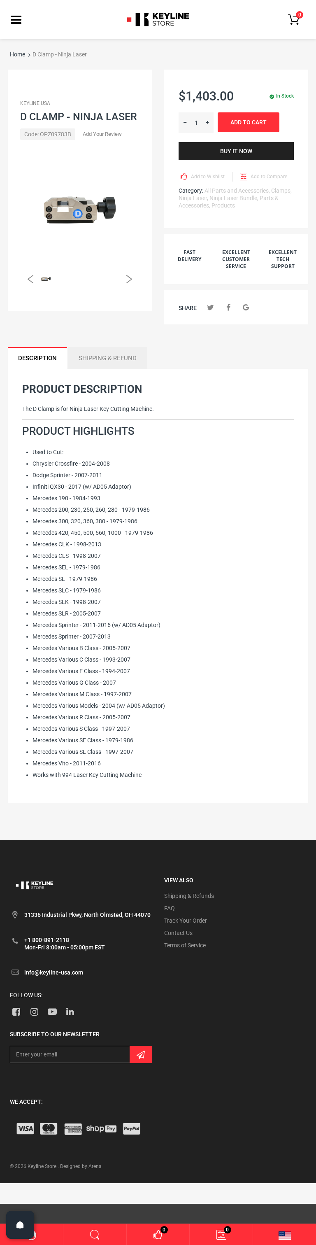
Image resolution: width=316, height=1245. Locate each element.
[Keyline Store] (158, 19)
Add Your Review (102, 134)
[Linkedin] (70, 1011)
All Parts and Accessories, (237, 190)
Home (17, 54)
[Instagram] (34, 1011)
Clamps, (281, 190)
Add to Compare (269, 177)
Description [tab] (37, 358)
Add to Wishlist (208, 177)
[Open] (20, 1225)
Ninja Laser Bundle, (233, 198)
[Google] (246, 307)
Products (223, 205)
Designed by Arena (81, 1166)
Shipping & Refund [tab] (108, 358)
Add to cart (248, 122)
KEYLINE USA (35, 103)
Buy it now (236, 151)
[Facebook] (228, 307)
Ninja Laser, (193, 198)
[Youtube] (52, 1011)
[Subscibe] (141, 1054)
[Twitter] (210, 307)
